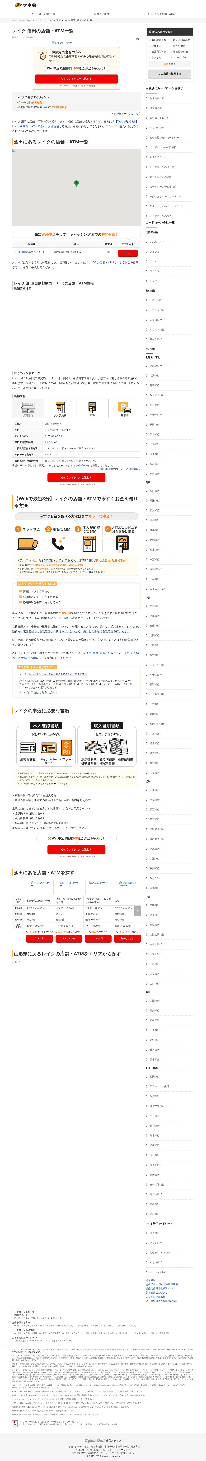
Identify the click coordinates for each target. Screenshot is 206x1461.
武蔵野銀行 (155, 569)
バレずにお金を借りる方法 (25, 1325)
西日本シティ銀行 (159, 1086)
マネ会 (15, 20)
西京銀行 (154, 973)
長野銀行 (154, 684)
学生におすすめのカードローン (166, 206)
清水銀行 (154, 743)
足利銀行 (154, 539)
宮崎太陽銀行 (156, 1184)
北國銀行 (154, 635)
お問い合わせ (127, 1453)
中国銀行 (154, 905)
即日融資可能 (159, 40)
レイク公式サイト (54, 827)
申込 (127, 253)
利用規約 (80, 1449)
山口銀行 (154, 983)
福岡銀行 (154, 1076)
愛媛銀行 (154, 1020)
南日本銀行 (155, 1194)
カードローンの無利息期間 (25, 1333)
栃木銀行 (154, 549)
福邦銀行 (154, 868)
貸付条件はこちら (34, 1352)
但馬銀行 (154, 848)
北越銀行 (154, 615)
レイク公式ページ (80, 465)
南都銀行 (154, 887)
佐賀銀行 (154, 1096)
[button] (76, 184)
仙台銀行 (154, 434)
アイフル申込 (69, 938)
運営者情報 (96, 1446)
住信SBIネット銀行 (160, 1252)
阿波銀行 (154, 1039)
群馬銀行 (154, 529)
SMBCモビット (158, 241)
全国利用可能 (159, 51)
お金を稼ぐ (122, 1325)
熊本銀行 (154, 1135)
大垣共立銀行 (156, 694)
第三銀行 (154, 819)
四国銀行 (154, 1000)
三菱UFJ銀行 (156, 300)
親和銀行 (154, 1125)
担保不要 (156, 45)
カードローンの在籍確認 (162, 186)
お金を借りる (156, 98)
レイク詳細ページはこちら (123, 113)
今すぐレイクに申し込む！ (76, 78)
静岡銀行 (154, 713)
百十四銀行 (155, 1059)
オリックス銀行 (158, 1272)
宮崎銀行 (154, 1174)
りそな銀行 (155, 339)
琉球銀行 (154, 1213)
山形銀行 (154, 444)
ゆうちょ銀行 (156, 329)
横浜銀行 (154, 490)
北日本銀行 (155, 404)
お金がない (133, 1325)
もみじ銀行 (155, 944)
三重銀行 (154, 789)
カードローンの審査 (160, 216)
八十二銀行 (155, 674)
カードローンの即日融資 (162, 147)
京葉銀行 (154, 559)
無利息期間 (179, 45)
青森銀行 (154, 385)
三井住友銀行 (156, 309)
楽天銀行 (154, 1232)
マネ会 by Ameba (29, 1395)
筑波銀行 (154, 510)
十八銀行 (154, 1115)
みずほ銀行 (155, 319)
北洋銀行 (154, 375)
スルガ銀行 (155, 733)
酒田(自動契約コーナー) (31, 252)
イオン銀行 (155, 1262)
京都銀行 (154, 799)
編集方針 (135, 1446)
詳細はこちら (127, 938)
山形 (15, 962)
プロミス (154, 271)
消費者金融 (155, 108)
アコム (153, 261)
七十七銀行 (155, 414)
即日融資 (123, 1333)
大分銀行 (154, 1155)
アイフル (154, 251)
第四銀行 (154, 605)
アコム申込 (98, 938)
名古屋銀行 (155, 753)
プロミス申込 (39, 938)
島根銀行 (154, 914)
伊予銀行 (154, 1030)
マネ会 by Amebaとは (77, 1446)
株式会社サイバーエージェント (74, 1424)
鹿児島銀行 (155, 1164)
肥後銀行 (154, 1145)
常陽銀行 (154, 500)
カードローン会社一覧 (43, 13)
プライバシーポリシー (118, 1449)
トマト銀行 (155, 954)
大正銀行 (154, 858)
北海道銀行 (155, 365)
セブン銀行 (155, 1242)
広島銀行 (154, 963)
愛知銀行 (154, 762)
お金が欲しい (110, 1325)
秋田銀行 (154, 424)
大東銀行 (154, 454)
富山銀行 (154, 625)
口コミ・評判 (101, 13)
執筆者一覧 (123, 1446)
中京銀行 (154, 772)
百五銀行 (154, 809)
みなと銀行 (155, 878)
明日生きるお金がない (65, 1325)
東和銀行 (154, 520)
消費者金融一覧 (21, 1315)
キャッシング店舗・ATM (161, 13)
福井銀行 (154, 654)
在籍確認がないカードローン (165, 137)
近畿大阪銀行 (156, 838)
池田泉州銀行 (156, 829)
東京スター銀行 (158, 588)
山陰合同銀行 (156, 934)
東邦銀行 (154, 473)
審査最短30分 (180, 51)
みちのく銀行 (156, 395)
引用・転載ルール (96, 1449)
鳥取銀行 (154, 924)
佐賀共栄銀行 (156, 1105)
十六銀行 (154, 704)
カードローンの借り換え (162, 166)
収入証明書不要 (181, 40)
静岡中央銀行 (156, 723)
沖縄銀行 (154, 1204)
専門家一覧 (110, 1446)
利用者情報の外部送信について (87, 1453)
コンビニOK (179, 57)
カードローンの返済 (160, 176)
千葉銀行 (154, 579)
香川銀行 (154, 1049)
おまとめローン (158, 157)
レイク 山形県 (54, 20)
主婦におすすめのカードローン (166, 196)
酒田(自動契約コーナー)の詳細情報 (119, 468)
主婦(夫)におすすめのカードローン (29, 1340)
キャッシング (156, 127)
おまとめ (156, 57)
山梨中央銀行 (156, 664)
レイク (41, 20)
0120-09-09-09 (53, 436)
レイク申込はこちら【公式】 (40, 692)
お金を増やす (83, 1325)
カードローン (28, 20)
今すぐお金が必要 (46, 1325)
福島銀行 (154, 463)
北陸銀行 (154, 645)
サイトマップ (112, 1453)
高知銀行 (154, 1010)
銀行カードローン (159, 117)
